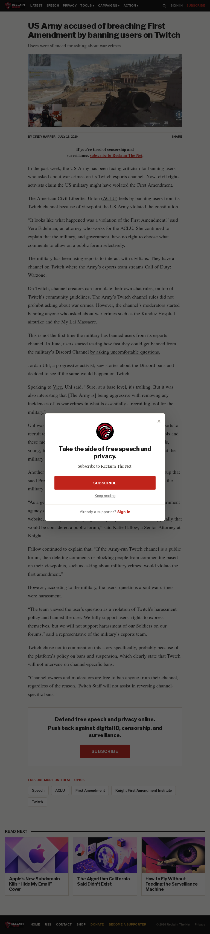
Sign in (123, 512)
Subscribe (105, 483)
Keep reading (105, 495)
